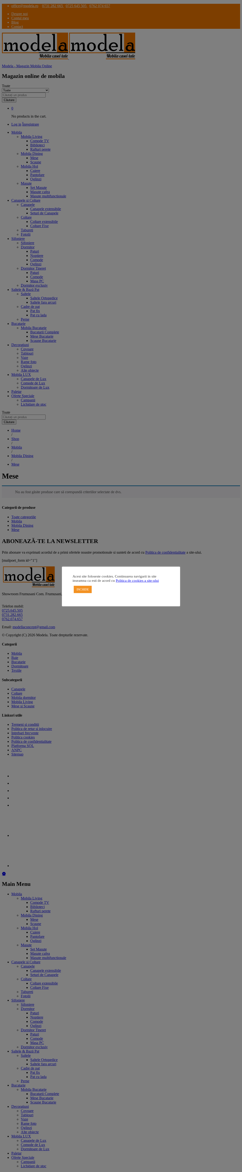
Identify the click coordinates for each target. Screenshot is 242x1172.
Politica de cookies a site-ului (137, 580)
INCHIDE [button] (83, 589)
